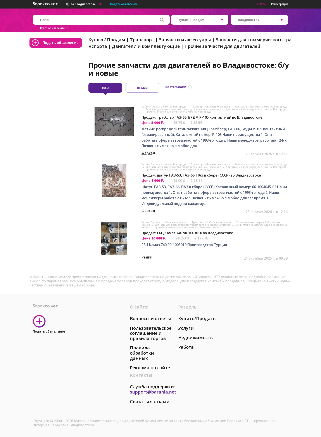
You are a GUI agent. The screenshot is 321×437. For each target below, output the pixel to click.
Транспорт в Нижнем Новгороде (210, 106)
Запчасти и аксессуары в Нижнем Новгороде (261, 106)
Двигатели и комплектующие (146, 46)
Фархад (148, 153)
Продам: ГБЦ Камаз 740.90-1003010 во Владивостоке (187, 233)
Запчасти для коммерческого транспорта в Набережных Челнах (193, 224)
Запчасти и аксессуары (185, 40)
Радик (147, 257)
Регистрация (279, 4)
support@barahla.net (153, 392)
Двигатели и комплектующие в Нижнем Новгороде (256, 109)
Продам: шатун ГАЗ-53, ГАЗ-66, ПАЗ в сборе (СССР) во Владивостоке (201, 175)
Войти (261, 4)
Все (105, 88)
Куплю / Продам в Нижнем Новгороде (164, 106)
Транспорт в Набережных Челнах (212, 222)
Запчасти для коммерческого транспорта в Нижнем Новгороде (184, 109)
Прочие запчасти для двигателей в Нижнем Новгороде (178, 111)
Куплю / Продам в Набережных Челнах (165, 222)
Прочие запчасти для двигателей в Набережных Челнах (188, 227)
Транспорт (142, 40)
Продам (142, 88)
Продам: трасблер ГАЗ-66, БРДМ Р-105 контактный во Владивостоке (202, 117)
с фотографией (175, 87)
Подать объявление (124, 4)
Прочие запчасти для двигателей (222, 46)
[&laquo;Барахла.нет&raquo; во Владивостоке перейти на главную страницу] (45, 3)
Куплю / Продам (106, 40)
